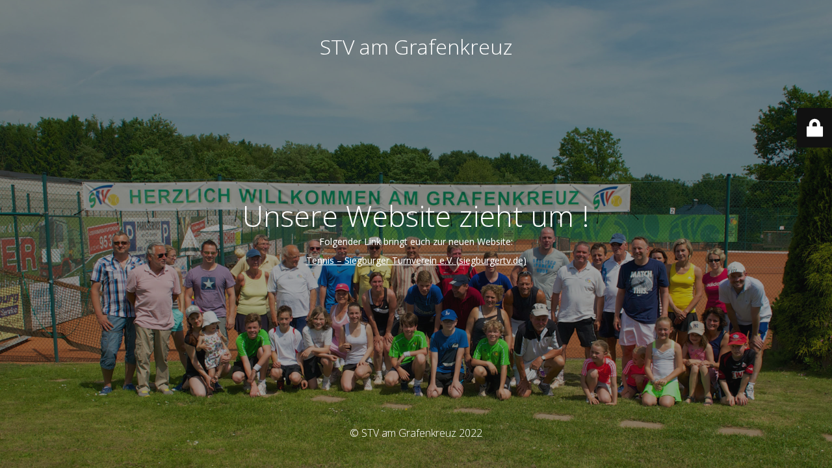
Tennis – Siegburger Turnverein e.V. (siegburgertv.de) (416, 260)
